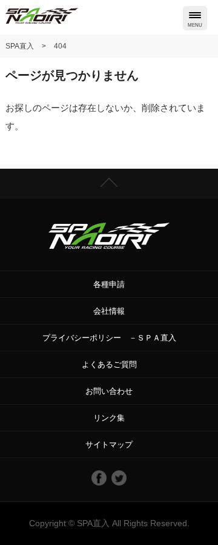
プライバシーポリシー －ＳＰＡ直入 (109, 337)
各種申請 (109, 284)
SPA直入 (93, 523)
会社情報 (109, 311)
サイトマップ (109, 444)
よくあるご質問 (109, 364)
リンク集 (109, 417)
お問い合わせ (109, 391)
